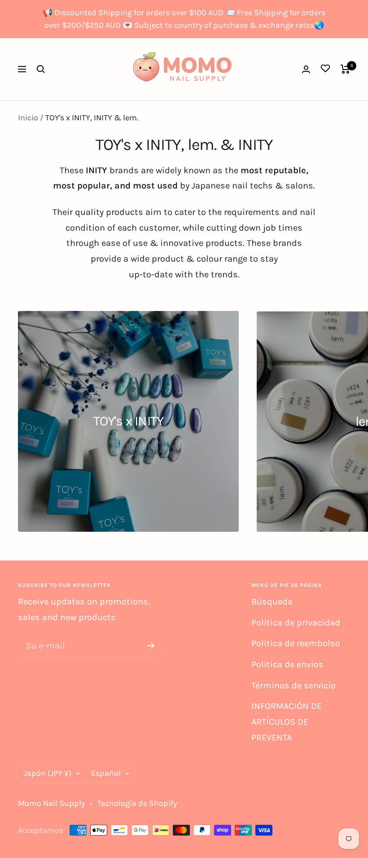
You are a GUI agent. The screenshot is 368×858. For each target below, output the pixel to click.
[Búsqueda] (41, 69)
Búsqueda (272, 601)
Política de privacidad (295, 622)
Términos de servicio (293, 685)
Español (106, 773)
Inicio (28, 118)
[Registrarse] (151, 646)
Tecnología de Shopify (137, 803)
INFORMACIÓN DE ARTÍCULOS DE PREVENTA (286, 721)
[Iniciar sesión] (306, 69)
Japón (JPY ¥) (47, 773)
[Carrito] (345, 69)
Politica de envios (287, 664)
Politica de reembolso (295, 643)
